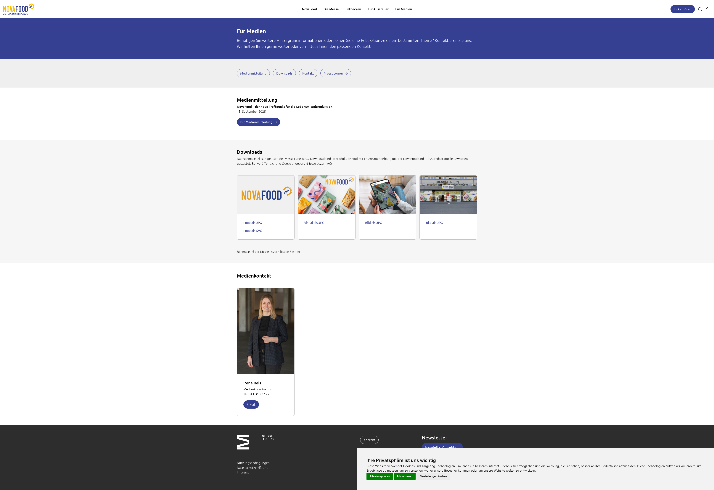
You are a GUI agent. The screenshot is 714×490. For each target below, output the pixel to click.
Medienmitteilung (253, 73)
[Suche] (700, 9)
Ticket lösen (683, 9)
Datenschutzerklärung (252, 467)
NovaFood (309, 9)
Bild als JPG (373, 222)
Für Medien (403, 9)
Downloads (284, 73)
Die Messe (331, 9)
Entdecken (353, 9)
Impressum (244, 472)
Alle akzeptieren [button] (380, 476)
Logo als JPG (252, 222)
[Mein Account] (707, 9)
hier (297, 251)
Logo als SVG (252, 230)
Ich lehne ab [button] (404, 476)
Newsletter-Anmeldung (442, 447)
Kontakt (308, 73)
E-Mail (251, 404)
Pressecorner (333, 73)
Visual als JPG (314, 222)
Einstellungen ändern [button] (433, 476)
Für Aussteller (378, 9)
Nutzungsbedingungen (253, 463)
